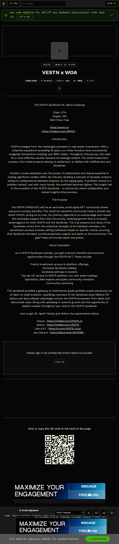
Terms (7, 516)
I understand (97, 538)
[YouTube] (111, 513)
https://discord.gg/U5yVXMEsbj (68, 332)
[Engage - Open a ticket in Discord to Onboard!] (59, 490)
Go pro (14, 3)
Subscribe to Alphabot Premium (75, 517)
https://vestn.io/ (59, 127)
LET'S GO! (24, 17)
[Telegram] (104, 513)
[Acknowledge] (111, 15)
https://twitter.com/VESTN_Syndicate (64, 324)
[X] (59, 88)
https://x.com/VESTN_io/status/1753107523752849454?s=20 (66, 328)
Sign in (111, 3)
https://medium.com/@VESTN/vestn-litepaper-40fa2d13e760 (59, 131)
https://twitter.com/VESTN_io (64, 321)
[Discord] (96, 513)
